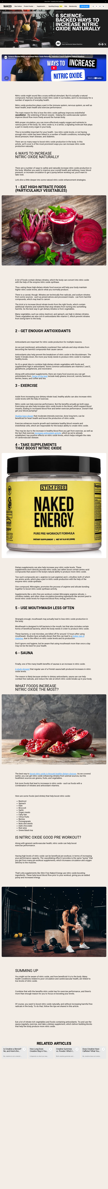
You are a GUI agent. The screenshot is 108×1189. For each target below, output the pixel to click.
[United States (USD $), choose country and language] (96, 6)
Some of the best (40, 376)
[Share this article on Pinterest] (102, 44)
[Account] (100, 6)
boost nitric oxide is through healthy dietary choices (53, 774)
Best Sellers (18, 6)
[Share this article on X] (105, 44)
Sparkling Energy (54, 6)
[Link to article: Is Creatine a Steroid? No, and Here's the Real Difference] (14, 1052)
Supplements (41, 6)
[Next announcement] (105, 1)
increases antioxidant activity (47, 433)
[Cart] (103, 6)
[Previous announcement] (2, 1)
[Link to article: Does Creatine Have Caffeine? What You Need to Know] (93, 1052)
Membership (73, 6)
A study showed (22, 669)
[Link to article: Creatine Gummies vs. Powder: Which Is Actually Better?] (67, 1052)
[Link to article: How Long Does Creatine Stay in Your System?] (41, 1052)
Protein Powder (28, 6)
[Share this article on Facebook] (100, 44)
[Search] (93, 6)
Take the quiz (84, 6)
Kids (65, 6)
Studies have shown (24, 416)
